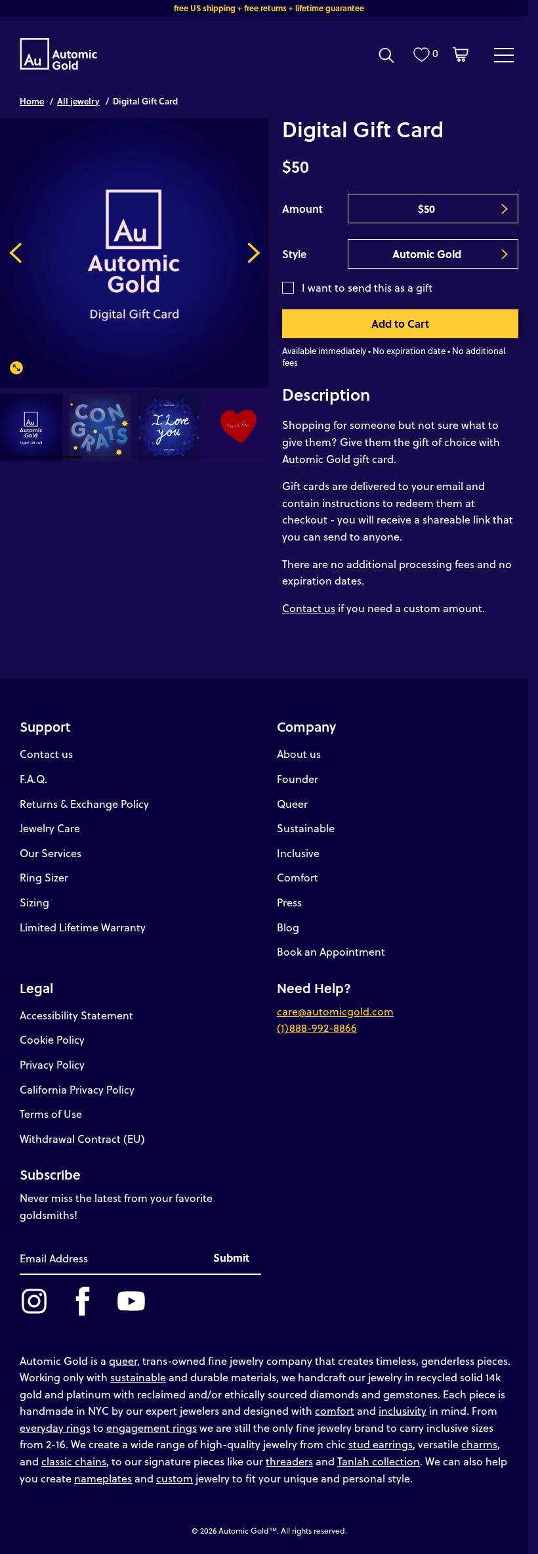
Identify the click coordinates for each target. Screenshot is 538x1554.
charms (479, 1444)
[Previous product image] (15, 252)
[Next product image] (253, 252)
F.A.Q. (33, 778)
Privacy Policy (52, 1064)
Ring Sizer (44, 877)
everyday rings (55, 1427)
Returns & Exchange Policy (84, 803)
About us (299, 753)
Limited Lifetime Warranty (83, 927)
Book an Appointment (331, 951)
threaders (289, 1461)
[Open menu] (503, 54)
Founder (297, 778)
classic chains (73, 1461)
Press (289, 902)
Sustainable (306, 827)
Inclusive (298, 852)
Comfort (297, 877)
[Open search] (386, 55)
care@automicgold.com (335, 1011)
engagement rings (151, 1427)
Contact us (308, 607)
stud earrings (380, 1444)
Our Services (50, 852)
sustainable (138, 1377)
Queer (292, 803)
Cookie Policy (52, 1039)
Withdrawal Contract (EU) (82, 1138)
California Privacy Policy (77, 1089)
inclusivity (402, 1410)
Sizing (34, 902)
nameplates (103, 1478)
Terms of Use (51, 1113)
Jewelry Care (50, 827)
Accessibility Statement (76, 1015)
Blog (288, 927)
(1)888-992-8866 (317, 1027)
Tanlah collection (378, 1461)
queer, (124, 1360)
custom (174, 1478)
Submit (231, 1257)
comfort (334, 1410)
